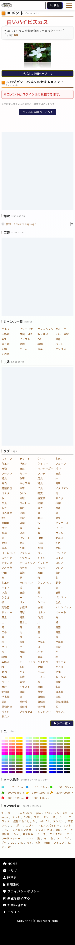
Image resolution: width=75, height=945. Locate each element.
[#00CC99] (58, 759)
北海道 (60, 538)
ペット (60, 344)
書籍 (58, 339)
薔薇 (40, 657)
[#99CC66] (61, 741)
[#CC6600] (45, 747)
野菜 (22, 468)
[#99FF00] (69, 738)
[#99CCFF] (51, 741)
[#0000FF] (51, 772)
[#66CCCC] (6, 759)
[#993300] (69, 750)
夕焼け (42, 642)
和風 (4, 677)
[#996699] (58, 747)
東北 (4, 543)
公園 (22, 523)
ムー (62, 817)
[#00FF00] (69, 756)
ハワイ (42, 567)
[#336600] (45, 766)
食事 (22, 478)
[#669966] (14, 763)
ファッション (46, 329)
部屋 (58, 681)
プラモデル (26, 711)
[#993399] (58, 750)
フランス (25, 553)
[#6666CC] (6, 766)
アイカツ (59, 842)
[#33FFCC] (30, 756)
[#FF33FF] (3, 750)
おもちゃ (61, 677)
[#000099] (58, 772)
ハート (6, 681)
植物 (40, 344)
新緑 (22, 667)
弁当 (4, 483)
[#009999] (58, 763)
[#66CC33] (17, 759)
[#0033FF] (51, 769)
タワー (6, 528)
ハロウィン (26, 582)
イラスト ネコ (43, 830)
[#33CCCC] (30, 759)
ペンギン (61, 597)
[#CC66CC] (30, 747)
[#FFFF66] (14, 738)
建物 (22, 513)
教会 (40, 518)
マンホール (62, 523)
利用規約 (13, 884)
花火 (40, 652)
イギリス (25, 557)
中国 (4, 572)
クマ (40, 597)
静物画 (6, 691)
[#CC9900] (45, 744)
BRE (20, 842)
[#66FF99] (10, 756)
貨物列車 (7, 706)
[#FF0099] (10, 753)
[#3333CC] (30, 769)
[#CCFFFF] (27, 738)
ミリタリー (44, 711)
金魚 (58, 602)
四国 (22, 548)
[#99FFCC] (54, 738)
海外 (58, 572)
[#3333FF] (27, 769)
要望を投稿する (18, 898)
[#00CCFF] (51, 759)
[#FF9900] (21, 744)
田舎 (4, 632)
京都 (40, 543)
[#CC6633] (41, 747)
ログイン (13, 912)
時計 (4, 686)
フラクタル (56, 834)
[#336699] (34, 766)
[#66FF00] (21, 756)
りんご (42, 672)
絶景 (22, 617)
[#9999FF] (51, 744)
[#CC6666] (37, 747)
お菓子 (60, 458)
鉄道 (4, 701)
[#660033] (17, 772)
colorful (44, 821)
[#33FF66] (37, 756)
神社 (4, 518)
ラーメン (7, 473)
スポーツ (61, 329)
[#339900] (45, 763)
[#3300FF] (27, 772)
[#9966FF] (51, 747)
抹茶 (58, 503)
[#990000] (69, 753)
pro (38, 813)
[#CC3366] (37, 750)
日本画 (60, 691)
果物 (4, 468)
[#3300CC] (30, 772)
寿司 (58, 483)
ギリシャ (43, 562)
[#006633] (65, 766)
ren (29, 842)
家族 (22, 677)
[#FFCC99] (10, 741)
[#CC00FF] (27, 753)
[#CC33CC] (30, 750)
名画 (58, 686)
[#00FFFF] (51, 756)
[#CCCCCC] (30, 741)
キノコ (59, 667)
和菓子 (6, 463)
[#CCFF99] (34, 738)
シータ (41, 834)
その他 (6, 354)
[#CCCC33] (41, 741)
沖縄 (58, 548)
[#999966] (61, 744)
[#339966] (37, 763)
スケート (61, 612)
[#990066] (61, 753)
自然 (40, 617)
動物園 (6, 607)
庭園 (58, 627)
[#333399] (34, 769)
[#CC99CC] (30, 744)
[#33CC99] (34, 759)
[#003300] (69, 769)
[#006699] (58, 766)
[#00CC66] (61, 759)
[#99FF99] (58, 738)
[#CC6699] (34, 747)
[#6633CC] (6, 769)
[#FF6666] (14, 747)
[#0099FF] (51, 763)
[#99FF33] (65, 738)
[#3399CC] (30, 763)
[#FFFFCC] (6, 738)
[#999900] (69, 744)
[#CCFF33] (41, 738)
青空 (58, 632)
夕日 (4, 647)
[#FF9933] (17, 744)
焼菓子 (42, 498)
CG (39, 339)
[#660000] (21, 772)
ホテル (60, 533)
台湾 (22, 572)
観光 (40, 508)
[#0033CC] (54, 769)
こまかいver (24, 813)
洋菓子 (24, 463)
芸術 (4, 339)
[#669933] (17, 763)
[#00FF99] (58, 756)
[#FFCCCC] (6, 741)
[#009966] (61, 763)
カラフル (61, 711)
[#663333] (17, 769)
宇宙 (58, 647)
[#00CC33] (65, 759)
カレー (24, 473)
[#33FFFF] (27, 756)
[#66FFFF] (3, 756)
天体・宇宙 (62, 334)
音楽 (40, 349)
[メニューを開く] (69, 5)
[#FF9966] (14, 744)
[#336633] (41, 766)
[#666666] (14, 766)
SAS (47, 813)
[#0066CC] (54, 766)
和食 (40, 483)
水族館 (24, 607)
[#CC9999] (34, 744)
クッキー (43, 463)
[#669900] (21, 763)
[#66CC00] (21, 759)
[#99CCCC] (54, 741)
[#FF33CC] (6, 750)
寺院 (22, 518)
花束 (22, 672)
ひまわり (43, 662)
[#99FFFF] (51, 738)
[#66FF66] (14, 756)
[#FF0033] (17, 753)
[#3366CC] (30, 766)
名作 (38, 842)
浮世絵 (6, 696)
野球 (22, 612)
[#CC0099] (34, 753)
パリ (40, 553)
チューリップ (28, 662)
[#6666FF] (3, 766)
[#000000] (69, 772)
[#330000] (45, 772)
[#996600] (69, 747)
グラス (16, 817)
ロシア (60, 562)
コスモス (61, 662)
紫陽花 (6, 662)
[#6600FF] (3, 772)
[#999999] (58, 744)
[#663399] (10, 769)
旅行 (22, 508)
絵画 (40, 686)
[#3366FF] (27, 766)
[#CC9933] (41, 744)
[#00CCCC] (54, 759)
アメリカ (7, 567)
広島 (4, 548)
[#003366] (61, 769)
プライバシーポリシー (23, 891)
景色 (58, 508)
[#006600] (69, 766)
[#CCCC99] (34, 741)
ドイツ (42, 557)
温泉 (58, 518)
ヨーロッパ (8, 553)
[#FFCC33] (17, 741)
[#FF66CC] (6, 747)
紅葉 (22, 652)
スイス (60, 557)
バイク (6, 711)
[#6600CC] (6, 772)
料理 (22, 498)
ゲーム (24, 349)
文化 (58, 672)
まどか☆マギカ (21, 830)
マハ (36, 817)
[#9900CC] (54, 753)
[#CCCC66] (37, 741)
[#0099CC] (54, 763)
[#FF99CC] (6, 744)
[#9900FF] (51, 753)
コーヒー (25, 503)
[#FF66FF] (3, 747)
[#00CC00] (69, 759)
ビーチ (60, 528)
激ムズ (6, 716)
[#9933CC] (54, 750)
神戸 (58, 543)
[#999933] (65, 744)
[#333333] (41, 769)
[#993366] (61, 750)
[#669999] (10, 763)
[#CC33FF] (27, 750)
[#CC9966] (37, 744)
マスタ (67, 825)
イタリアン (62, 488)
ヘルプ (11, 870)
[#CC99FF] (27, 744)
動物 (22, 344)
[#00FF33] (65, 756)
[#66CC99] (10, 759)
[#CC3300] (45, 750)
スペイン (7, 557)
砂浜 (22, 533)
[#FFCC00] (21, 741)
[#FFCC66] (14, 741)
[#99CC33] (65, 741)
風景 (4, 617)
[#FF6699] (10, 747)
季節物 (6, 334)
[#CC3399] (34, 750)
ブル (56, 813)
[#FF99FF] (3, 744)
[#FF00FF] (3, 753)
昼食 (58, 473)
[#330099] (34, 772)
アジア (59, 567)
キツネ (42, 602)
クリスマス (44, 582)
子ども (42, 677)
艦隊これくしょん (24, 821)
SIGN (27, 817)
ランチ (42, 473)
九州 (40, 548)
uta (65, 813)
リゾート (25, 538)
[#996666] (61, 747)
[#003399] (58, 769)
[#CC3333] (41, 750)
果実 (40, 667)
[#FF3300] (21, 750)
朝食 (4, 478)
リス (22, 602)
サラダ (60, 498)
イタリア (61, 553)
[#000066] (61, 772)
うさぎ (6, 597)
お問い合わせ (16, 905)
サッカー (7, 612)
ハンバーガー (46, 468)
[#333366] (37, 769)
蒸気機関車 (62, 701)
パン (58, 468)
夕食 (4, 503)
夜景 (22, 642)
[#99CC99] (58, 741)
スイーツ (7, 458)
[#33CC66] (37, 759)
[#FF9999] (10, 744)
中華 (22, 488)
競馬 (58, 592)
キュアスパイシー (48, 825)
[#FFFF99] (10, 738)
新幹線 (24, 701)
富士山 (24, 622)
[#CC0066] (37, 753)
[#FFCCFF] (3, 741)
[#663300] (21, 769)
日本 (40, 538)
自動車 (42, 696)
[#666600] (21, 766)
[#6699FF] (3, 763)
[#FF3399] (10, 750)
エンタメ (61, 349)
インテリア (26, 329)
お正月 (6, 582)
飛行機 (42, 706)
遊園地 (6, 523)
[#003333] (65, 769)
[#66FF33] (17, 756)
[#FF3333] (17, 750)
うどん (24, 493)
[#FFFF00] (21, 738)
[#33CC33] (41, 759)
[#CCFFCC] (30, 738)
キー (10, 813)
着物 (22, 681)
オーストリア (28, 562)
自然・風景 (26, 334)
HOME (12, 863)
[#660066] (14, 772)
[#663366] (14, 769)
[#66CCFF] (3, 759)
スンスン (58, 821)
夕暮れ (60, 642)
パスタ (6, 493)
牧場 (40, 607)
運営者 (11, 877)
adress (28, 838)
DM (7, 830)
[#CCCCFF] (27, 741)
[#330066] (37, 772)
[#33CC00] (45, 759)
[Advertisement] (37, 170)
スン (46, 817)
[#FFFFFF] (3, 738)
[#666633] (17, 766)
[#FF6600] (21, 747)
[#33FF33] (41, 756)
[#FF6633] (17, 747)
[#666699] (10, 766)
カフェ (6, 508)
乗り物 (6, 344)
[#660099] (10, 772)
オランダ (7, 562)
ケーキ (42, 458)
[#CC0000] (45, 753)
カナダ (24, 567)
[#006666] (61, 766)
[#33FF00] (45, 756)
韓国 (40, 572)
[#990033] (65, 753)
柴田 (47, 842)
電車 (58, 696)
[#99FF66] (61, 738)
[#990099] (58, 753)
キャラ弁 (25, 483)
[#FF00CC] (6, 753)
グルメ (6, 329)
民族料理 (7, 488)
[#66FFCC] (6, 756)
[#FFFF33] (17, 738)
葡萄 (4, 672)
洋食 (40, 488)
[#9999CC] (54, 744)
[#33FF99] (34, 756)
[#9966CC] (54, 747)
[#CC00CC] (30, 753)
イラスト (25, 339)
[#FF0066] (14, 753)
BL (12, 842)
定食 (40, 478)
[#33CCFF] (27, 759)
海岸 (4, 533)
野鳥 (22, 592)
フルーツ (61, 463)
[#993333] (65, 750)
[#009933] (65, 763)
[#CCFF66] (37, 738)
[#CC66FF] (27, 747)
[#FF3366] (14, 750)
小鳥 (4, 592)
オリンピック (64, 607)
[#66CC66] (14, 759)
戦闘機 (24, 706)
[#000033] (65, 772)
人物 (4, 349)
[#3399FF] (27, 763)
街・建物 (43, 334)
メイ (66, 838)
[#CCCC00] (45, 741)
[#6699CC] (6, 763)
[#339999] (34, 763)
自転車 (42, 701)
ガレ (19, 825)
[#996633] (65, 747)
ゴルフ (42, 612)
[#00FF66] (61, 756)
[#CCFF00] (45, 738)
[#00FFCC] (54, 756)
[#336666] (37, 766)
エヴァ (30, 825)
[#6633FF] (3, 769)
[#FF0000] (21, 753)
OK (58, 830)
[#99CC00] (69, 741)
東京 (22, 543)
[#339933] (41, 763)
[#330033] (41, 772)
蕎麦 (40, 493)
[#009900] (69, 763)
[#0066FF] (51, 766)
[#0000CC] (54, 772)
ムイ (16, 834)
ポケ (4, 842)
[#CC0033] (41, 753)
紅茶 (40, 503)
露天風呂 (28, 834)
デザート (25, 458)
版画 (22, 691)
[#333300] (45, 769)
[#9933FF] (51, 750)
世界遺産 (7, 513)
